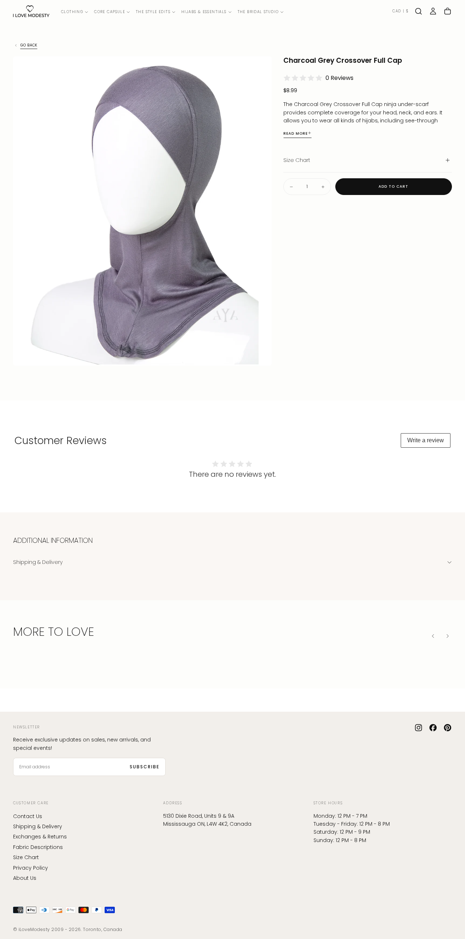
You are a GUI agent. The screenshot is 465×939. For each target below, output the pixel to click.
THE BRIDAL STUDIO (258, 12)
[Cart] (447, 11)
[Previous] (433, 636)
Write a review (425, 440)
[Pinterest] (447, 727)
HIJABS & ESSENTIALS (204, 12)
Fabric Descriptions (38, 847)
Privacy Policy (30, 867)
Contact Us (27, 816)
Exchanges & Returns (40, 836)
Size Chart (26, 857)
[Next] (447, 636)
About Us (24, 878)
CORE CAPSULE (109, 12)
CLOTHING (72, 12)
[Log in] (433, 11)
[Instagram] (418, 727)
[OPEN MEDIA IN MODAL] (260, 354)
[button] (400, 11)
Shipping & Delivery (37, 826)
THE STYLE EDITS (153, 12)
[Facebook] (433, 727)
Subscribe (144, 767)
